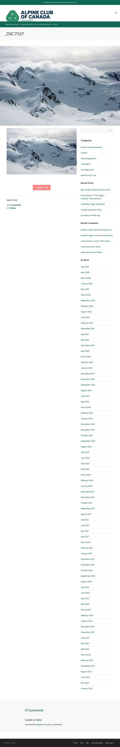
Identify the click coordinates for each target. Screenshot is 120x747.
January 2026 (86, 283)
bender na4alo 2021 (89, 229)
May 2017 (85, 531)
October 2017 (87, 502)
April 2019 (85, 401)
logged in (40, 724)
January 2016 (86, 621)
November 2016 (88, 564)
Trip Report (86, 164)
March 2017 (86, 542)
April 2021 (85, 339)
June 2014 (85, 677)
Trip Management (88, 158)
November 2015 (88, 632)
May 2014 (85, 682)
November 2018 (88, 429)
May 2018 (85, 463)
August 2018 (86, 446)
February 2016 (87, 615)
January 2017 (86, 553)
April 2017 (85, 536)
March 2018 (86, 474)
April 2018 (85, 469)
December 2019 (87, 373)
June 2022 (85, 317)
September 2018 (88, 441)
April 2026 (85, 272)
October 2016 (87, 570)
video (83, 252)
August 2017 (86, 514)
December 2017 (87, 491)
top (82, 246)
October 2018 (87, 435)
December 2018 (87, 424)
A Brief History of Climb (91, 209)
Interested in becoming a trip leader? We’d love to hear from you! (60, 2)
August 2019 (86, 390)
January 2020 (86, 368)
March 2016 (86, 609)
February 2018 (87, 480)
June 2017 (85, 525)
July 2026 (85, 266)
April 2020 (85, 351)
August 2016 (86, 581)
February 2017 (87, 547)
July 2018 (85, 452)
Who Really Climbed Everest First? (95, 189)
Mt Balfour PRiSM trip (90, 215)
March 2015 (86, 654)
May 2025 (85, 289)
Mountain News (108, 229)
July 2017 (85, 519)
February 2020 (87, 362)
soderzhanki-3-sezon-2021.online (95, 241)
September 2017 (88, 508)
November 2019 (88, 379)
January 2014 (86, 688)
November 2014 (88, 666)
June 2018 (85, 457)
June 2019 (85, 396)
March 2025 (86, 294)
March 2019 (86, 407)
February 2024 (87, 306)
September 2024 (88, 300)
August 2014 (86, 671)
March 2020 (86, 356)
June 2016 (85, 592)
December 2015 (87, 626)
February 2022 (87, 323)
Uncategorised (87, 169)
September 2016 (88, 576)
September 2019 (88, 384)
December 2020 (87, 345)
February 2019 (87, 413)
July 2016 (85, 587)
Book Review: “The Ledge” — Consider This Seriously (94, 197)
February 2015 (87, 660)
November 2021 (88, 328)
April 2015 (85, 649)
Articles (84, 152)
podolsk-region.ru (88, 235)
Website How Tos (88, 175)
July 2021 (85, 334)
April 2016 (85, 604)
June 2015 (85, 637)
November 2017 (88, 497)
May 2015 (85, 643)
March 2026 (86, 278)
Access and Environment (91, 147)
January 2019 (86, 418)
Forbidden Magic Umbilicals (93, 204)
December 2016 (87, 559)
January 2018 (86, 486)
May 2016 (85, 598)
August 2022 (86, 311)
